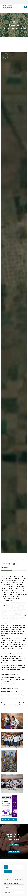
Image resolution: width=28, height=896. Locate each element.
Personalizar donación (13, 879)
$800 (17, 871)
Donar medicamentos (9, 819)
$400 (8, 871)
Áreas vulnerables (12, 28)
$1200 (8, 875)
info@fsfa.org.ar (14, 2)
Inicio (3, 28)
